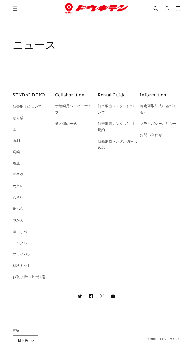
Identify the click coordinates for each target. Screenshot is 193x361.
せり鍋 (18, 118)
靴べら (18, 209)
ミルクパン (22, 243)
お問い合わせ (151, 135)
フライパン (22, 254)
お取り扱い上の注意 (29, 277)
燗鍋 (16, 152)
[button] (15, 8)
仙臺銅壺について (27, 106)
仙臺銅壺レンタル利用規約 (116, 127)
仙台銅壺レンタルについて (116, 109)
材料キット (22, 266)
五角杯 (18, 175)
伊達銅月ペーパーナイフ (73, 109)
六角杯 (18, 186)
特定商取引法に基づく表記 (158, 109)
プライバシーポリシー (158, 124)
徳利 (16, 140)
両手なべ (20, 232)
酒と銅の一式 (66, 124)
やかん (18, 220)
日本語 (23, 340)
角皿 (16, 163)
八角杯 (18, 197)
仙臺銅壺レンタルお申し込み (118, 144)
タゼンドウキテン (169, 339)
